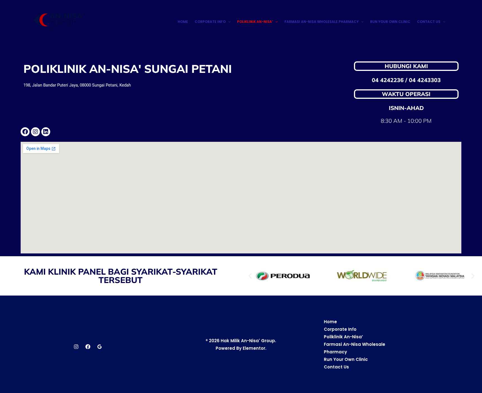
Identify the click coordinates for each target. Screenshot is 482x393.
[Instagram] (76, 346)
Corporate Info (210, 21)
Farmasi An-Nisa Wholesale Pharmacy (322, 21)
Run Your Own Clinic (390, 21)
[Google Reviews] (99, 346)
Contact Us (428, 21)
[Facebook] (87, 346)
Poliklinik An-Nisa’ (255, 21)
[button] (228, 21)
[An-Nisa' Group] (60, 21)
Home (183, 21)
